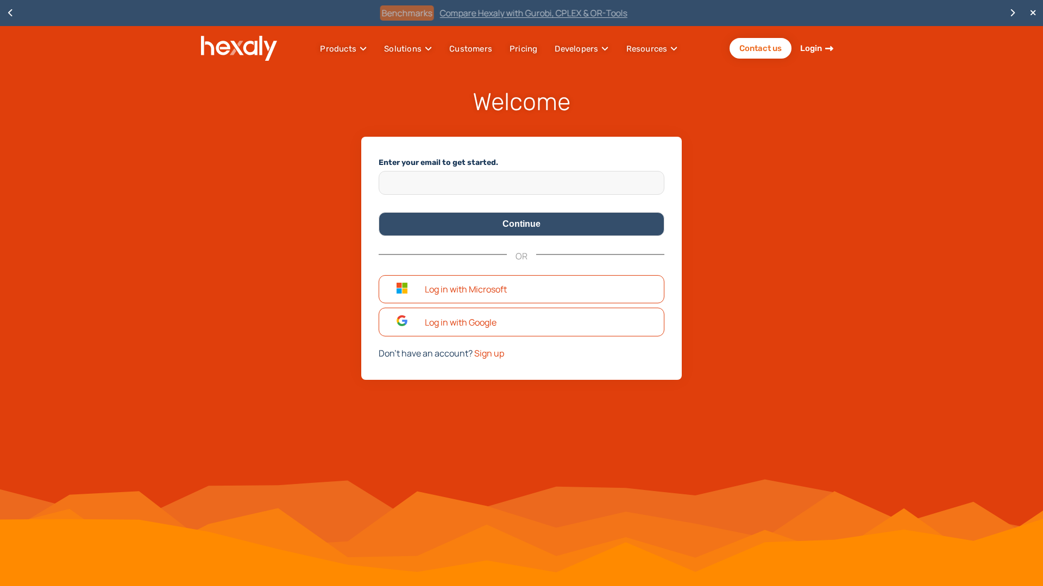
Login (811, 48)
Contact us (760, 48)
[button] (521, 289)
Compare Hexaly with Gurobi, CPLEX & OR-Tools (543, 13)
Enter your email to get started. (438, 162)
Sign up (489, 353)
